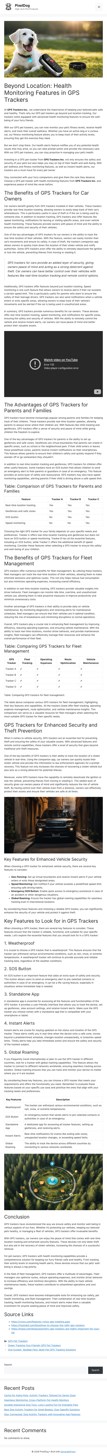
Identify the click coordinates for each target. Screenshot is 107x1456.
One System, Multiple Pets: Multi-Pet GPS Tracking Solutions (42, 1349)
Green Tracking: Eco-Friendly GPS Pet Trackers (34, 1345)
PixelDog (22, 5)
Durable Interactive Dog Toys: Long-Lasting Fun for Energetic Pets (41, 1405)
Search (8, 1364)
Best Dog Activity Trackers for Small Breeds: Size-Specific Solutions (42, 1409)
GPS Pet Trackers (18, 1341)
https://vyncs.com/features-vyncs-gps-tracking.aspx (40, 1321)
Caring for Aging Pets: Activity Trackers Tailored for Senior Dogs (40, 1395)
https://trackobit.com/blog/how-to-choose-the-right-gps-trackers (48, 1325)
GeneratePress (68, 1451)
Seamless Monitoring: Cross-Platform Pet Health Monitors (36, 1400)
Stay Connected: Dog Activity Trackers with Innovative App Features (42, 1414)
